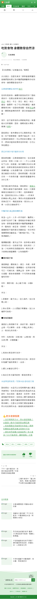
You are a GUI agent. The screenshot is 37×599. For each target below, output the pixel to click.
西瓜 (3, 101)
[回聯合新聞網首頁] (2, 2)
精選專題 (23, 588)
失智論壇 (16, 6)
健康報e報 (8, 580)
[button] (34, 6)
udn (2, 44)
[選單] (35, 2)
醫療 (23, 6)
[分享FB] (4, 10)
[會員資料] (32, 2)
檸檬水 (32, 186)
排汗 (21, 89)
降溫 (31, 107)
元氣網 (7, 44)
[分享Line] (13, 10)
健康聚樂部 (16, 588)
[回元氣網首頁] (7, 2)
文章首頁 (17, 591)
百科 (29, 6)
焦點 (2, 6)
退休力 (12, 591)
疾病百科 (30, 588)
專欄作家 (24, 591)
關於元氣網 (7, 588)
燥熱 (9, 126)
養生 (8, 6)
